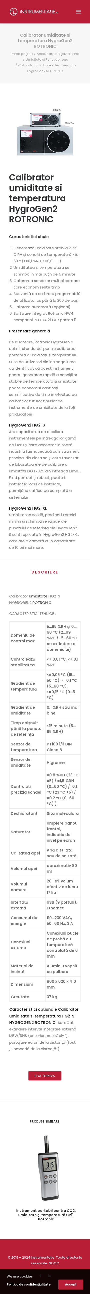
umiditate (38, 596)
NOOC (54, 1263)
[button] (78, 11)
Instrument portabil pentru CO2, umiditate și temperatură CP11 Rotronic (46, 1215)
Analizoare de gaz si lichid (58, 53)
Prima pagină (22, 53)
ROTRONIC (42, 602)
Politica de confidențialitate (28, 1284)
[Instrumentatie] (34, 12)
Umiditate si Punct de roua (47, 59)
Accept (70, 1284)
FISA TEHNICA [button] (45, 1076)
